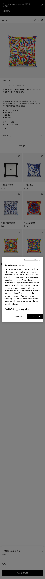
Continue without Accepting (32, 259)
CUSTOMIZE (19, 316)
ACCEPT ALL (36, 316)
